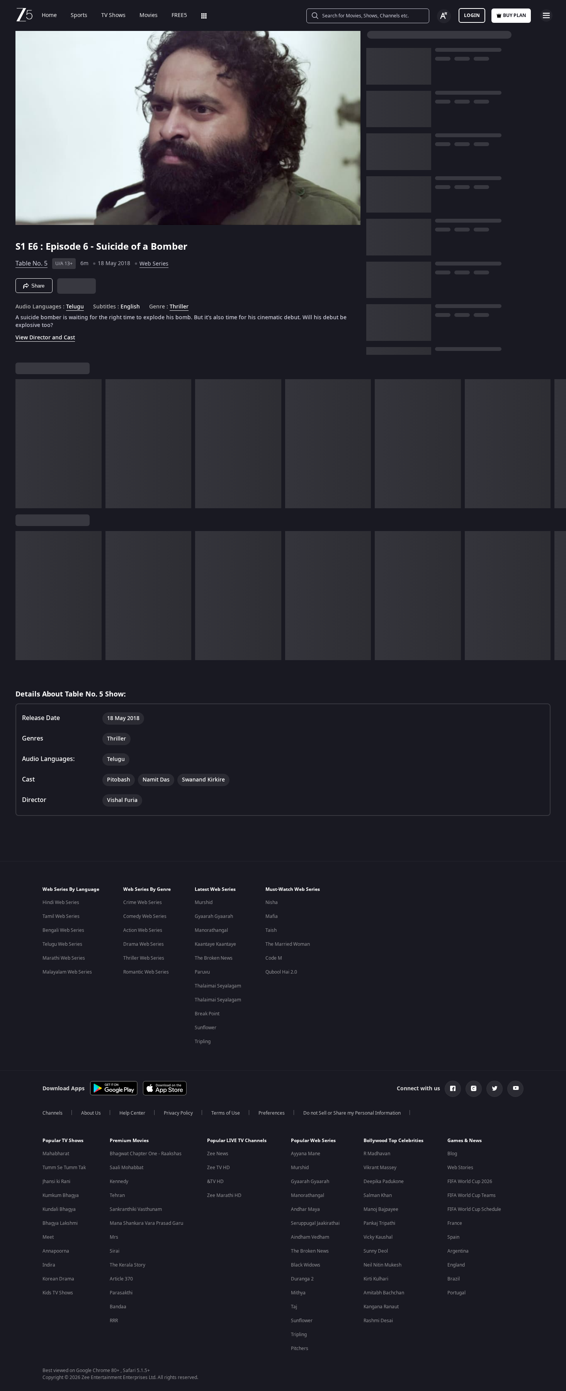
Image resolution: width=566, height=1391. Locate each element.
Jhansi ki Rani (56, 1181)
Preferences (271, 1113)
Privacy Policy (178, 1113)
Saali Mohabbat (126, 1167)
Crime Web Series (142, 902)
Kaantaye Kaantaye (215, 944)
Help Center (132, 1113)
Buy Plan (514, 15)
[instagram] (474, 1089)
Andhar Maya (305, 1209)
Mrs (114, 1237)
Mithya (298, 1292)
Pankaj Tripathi (379, 1223)
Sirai (114, 1251)
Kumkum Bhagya (60, 1195)
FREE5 (179, 15)
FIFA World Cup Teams (471, 1195)
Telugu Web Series (62, 944)
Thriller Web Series (143, 958)
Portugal (456, 1292)
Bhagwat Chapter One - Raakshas (146, 1153)
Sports (79, 15)
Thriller (179, 307)
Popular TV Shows (62, 1140)
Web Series (153, 264)
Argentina (458, 1251)
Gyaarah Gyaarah (214, 916)
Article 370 (121, 1278)
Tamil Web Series (61, 916)
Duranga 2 (302, 1278)
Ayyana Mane (305, 1153)
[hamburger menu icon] (546, 15)
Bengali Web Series (63, 930)
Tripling (203, 1041)
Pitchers (299, 1348)
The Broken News (214, 958)
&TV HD (215, 1181)
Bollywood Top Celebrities (393, 1140)
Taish (271, 930)
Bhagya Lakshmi (60, 1223)
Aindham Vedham (310, 1237)
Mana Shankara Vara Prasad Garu (146, 1223)
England (456, 1265)
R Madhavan (377, 1153)
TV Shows (113, 15)
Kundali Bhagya (59, 1209)
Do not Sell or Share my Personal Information (352, 1113)
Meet (48, 1237)
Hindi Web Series (60, 902)
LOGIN (472, 15)
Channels (52, 1113)
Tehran (117, 1195)
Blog (452, 1153)
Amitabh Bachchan (384, 1292)
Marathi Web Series (63, 958)
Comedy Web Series (145, 916)
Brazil (453, 1278)
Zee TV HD (218, 1167)
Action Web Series (142, 930)
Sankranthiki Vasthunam (136, 1209)
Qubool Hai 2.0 (281, 972)
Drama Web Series (143, 944)
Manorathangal (211, 930)
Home (49, 15)
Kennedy (119, 1181)
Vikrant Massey (380, 1167)
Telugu (75, 307)
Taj (294, 1306)
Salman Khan (378, 1195)
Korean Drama (58, 1278)
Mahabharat (55, 1153)
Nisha (271, 902)
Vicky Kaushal (378, 1237)
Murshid (203, 902)
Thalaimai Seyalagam (218, 985)
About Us (91, 1113)
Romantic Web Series (146, 972)
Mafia (271, 916)
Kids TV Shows (57, 1292)
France (454, 1223)
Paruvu (202, 972)
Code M (273, 958)
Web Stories (460, 1167)
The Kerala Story (127, 1265)
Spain (453, 1237)
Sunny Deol (376, 1251)
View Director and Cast (45, 338)
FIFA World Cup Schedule (474, 1209)
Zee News (217, 1153)
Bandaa (118, 1306)
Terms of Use (225, 1113)
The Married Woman (287, 944)
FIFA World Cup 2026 (469, 1181)
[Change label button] (444, 16)
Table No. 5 (31, 263)
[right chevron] (557, 443)
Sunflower (205, 1027)
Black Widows (305, 1265)
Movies (148, 15)
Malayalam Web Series (67, 972)
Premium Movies (129, 1140)
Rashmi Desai (378, 1320)
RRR (114, 1320)
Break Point (207, 1013)
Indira (48, 1265)
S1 (21, 247)
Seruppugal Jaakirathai (315, 1223)
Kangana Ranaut (381, 1306)
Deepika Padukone (384, 1181)
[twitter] (494, 1089)
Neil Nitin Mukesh (382, 1265)
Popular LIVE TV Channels (237, 1140)
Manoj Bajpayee (381, 1209)
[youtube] (515, 1089)
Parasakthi (121, 1292)
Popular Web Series (313, 1140)
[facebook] (453, 1089)
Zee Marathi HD (224, 1195)
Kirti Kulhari (376, 1278)
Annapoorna (55, 1251)
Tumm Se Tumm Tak (64, 1167)
